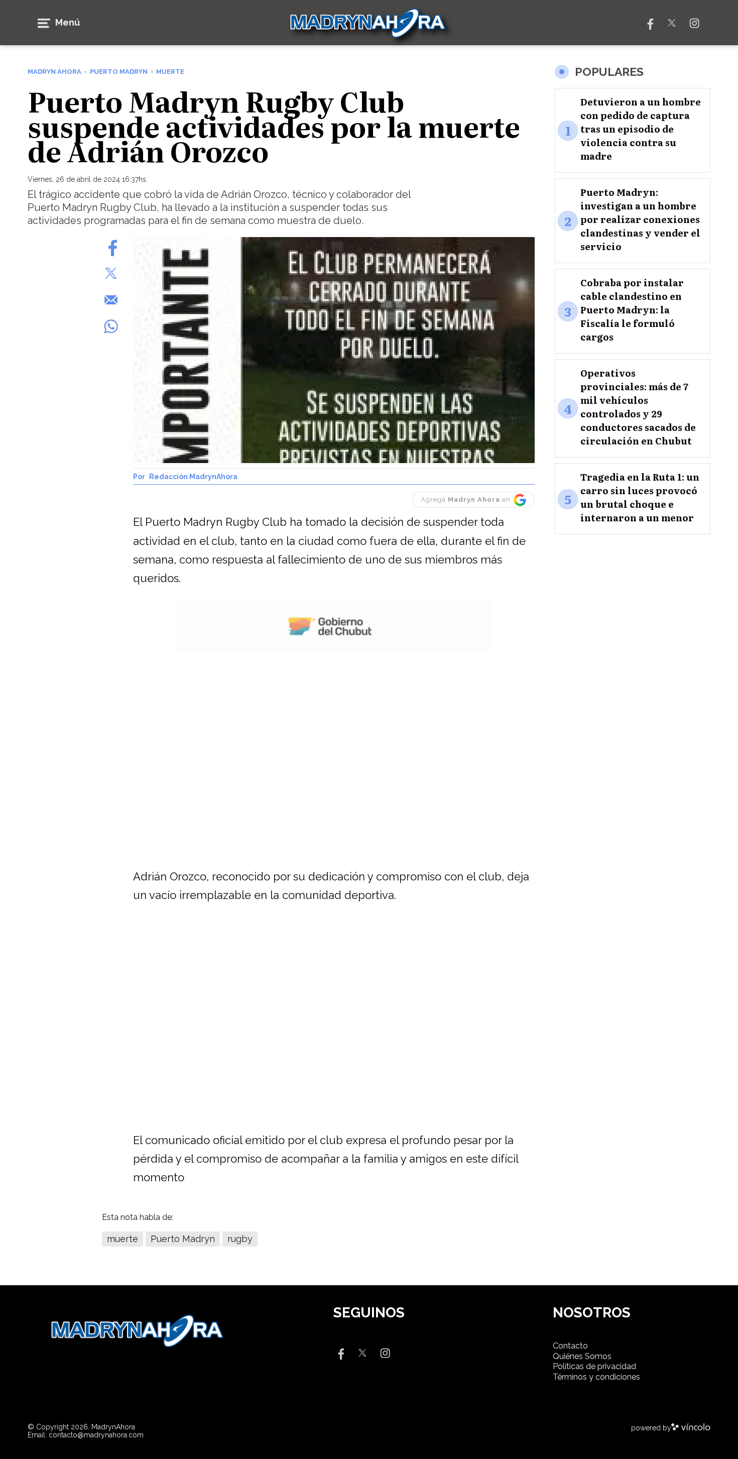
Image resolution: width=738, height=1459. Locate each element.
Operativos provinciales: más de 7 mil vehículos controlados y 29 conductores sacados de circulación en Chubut (638, 407)
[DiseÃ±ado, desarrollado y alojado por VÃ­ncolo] (690, 1428)
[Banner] (334, 649)
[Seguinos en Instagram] (694, 22)
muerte (122, 1238)
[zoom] (334, 350)
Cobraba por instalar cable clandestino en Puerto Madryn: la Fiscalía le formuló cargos (632, 310)
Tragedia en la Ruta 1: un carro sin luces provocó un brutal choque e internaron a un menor (639, 498)
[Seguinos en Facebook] (649, 22)
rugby (240, 1238)
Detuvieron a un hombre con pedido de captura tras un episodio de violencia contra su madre (640, 129)
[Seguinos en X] (671, 22)
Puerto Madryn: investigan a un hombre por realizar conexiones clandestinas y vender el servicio (640, 220)
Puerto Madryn (183, 1238)
